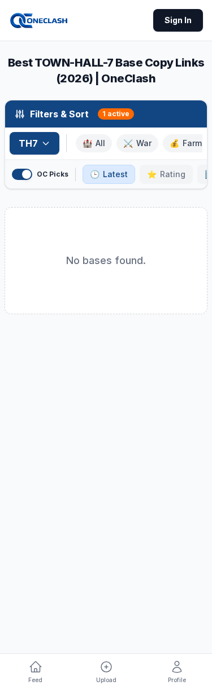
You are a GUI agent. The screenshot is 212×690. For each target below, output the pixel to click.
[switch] (22, 174)
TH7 (28, 143)
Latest (109, 174)
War (137, 143)
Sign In (178, 20)
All (94, 143)
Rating (166, 174)
